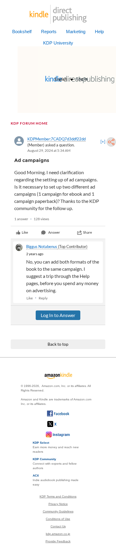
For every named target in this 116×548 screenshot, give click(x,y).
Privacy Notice (58, 504)
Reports (49, 31)
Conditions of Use (58, 519)
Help (99, 31)
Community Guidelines (58, 511)
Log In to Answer (58, 315)
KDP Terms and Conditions (58, 496)
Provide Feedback (58, 541)
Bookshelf (22, 31)
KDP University (58, 42)
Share (87, 232)
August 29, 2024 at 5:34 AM (48, 150)
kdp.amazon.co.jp (58, 533)
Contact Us (58, 526)
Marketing (75, 31)
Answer (54, 232)
